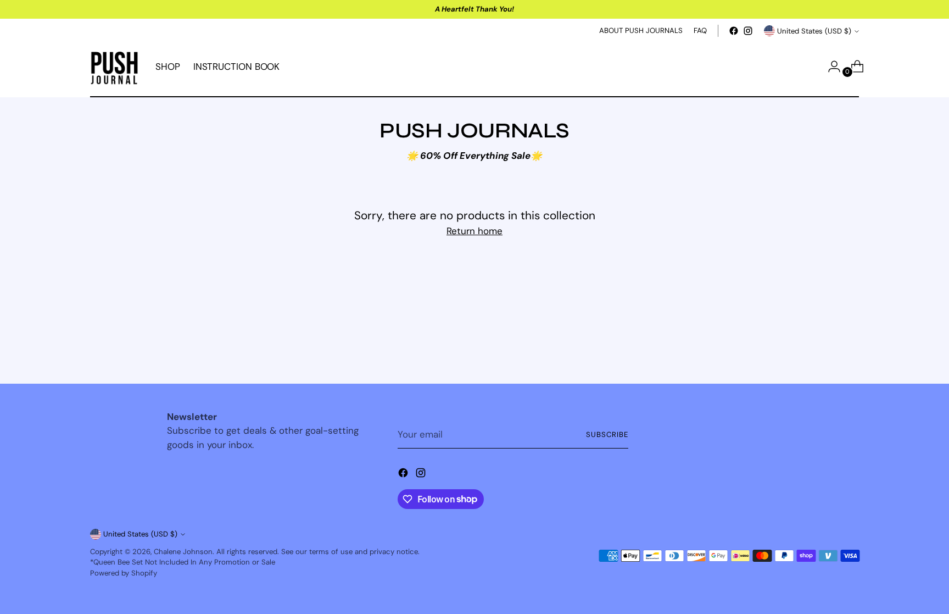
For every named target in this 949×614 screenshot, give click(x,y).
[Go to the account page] (830, 67)
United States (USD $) (814, 31)
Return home (474, 231)
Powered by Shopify (123, 573)
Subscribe (607, 434)
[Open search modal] (807, 67)
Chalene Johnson (183, 551)
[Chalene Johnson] (114, 66)
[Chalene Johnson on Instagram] (748, 31)
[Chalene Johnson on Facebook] (734, 31)
